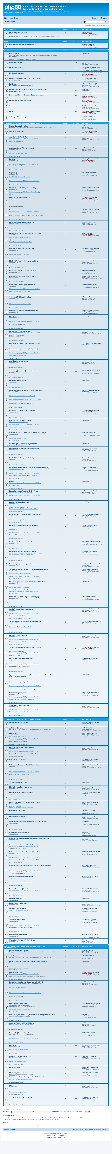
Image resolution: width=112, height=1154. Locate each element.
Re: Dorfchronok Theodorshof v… (91, 647)
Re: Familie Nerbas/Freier (89, 148)
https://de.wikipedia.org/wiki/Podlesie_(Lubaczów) (22, 527)
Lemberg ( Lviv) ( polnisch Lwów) (20, 1056)
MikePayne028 (88, 249)
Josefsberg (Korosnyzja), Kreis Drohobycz (23, 371)
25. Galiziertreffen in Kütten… (90, 105)
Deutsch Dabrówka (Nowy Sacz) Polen (22, 222)
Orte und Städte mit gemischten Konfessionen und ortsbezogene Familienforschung (24, 947)
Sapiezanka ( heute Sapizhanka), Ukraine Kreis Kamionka (28, 569)
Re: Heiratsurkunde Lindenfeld (90, 410)
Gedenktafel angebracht (89, 596)
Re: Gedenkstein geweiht (89, 222)
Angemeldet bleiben (77, 1111)
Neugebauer (87, 622)
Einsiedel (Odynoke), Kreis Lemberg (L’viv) (23, 261)
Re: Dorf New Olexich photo (90, 1067)
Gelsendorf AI (86, 297)
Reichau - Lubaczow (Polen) (90, 525)
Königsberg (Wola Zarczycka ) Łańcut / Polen (24, 802)
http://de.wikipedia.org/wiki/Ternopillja (19, 254)
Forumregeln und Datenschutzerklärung (22, 44)
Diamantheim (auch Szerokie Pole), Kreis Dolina (25, 233)
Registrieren (16, 1109)
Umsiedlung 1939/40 (16, 67)
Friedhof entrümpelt (87, 705)
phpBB (50, 1133)
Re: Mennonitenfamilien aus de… (91, 261)
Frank (85, 1016)
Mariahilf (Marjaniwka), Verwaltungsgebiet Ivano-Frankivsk (29, 838)
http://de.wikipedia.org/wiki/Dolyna (18, 987)
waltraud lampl (88, 920)
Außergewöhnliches (10, 29)
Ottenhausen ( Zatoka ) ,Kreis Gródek (21, 876)
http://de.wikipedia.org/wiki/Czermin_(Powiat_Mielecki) (23, 349)
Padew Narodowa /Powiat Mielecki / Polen (23, 491)
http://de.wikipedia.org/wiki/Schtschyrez (19, 1099)
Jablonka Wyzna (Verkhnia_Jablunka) (21, 1023)
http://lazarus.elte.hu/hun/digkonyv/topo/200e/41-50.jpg (23, 751)
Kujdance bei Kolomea (17, 816)
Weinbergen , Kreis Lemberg (19, 705)
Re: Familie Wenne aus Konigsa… (91, 792)
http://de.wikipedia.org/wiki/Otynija (18, 438)
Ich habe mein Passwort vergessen (61, 1111)
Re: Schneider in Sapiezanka (90, 569)
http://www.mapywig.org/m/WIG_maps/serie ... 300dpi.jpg (24, 138)
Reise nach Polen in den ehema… (91, 111)
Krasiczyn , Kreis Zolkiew (17, 380)
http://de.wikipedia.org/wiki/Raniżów (18, 520)
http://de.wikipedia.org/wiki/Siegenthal (19, 587)
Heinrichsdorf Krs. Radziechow (19, 331)
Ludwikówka (85, 821)
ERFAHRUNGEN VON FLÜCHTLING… (92, 73)
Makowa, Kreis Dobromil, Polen (20, 420)
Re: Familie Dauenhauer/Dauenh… (92, 621)
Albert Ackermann (87, 233)
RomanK (86, 833)
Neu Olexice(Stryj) (15, 1067)
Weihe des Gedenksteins (89, 865)
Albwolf (86, 90)
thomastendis (87, 468)
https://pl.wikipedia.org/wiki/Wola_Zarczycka (21, 807)
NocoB (86, 1057)
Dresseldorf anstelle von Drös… (91, 722)
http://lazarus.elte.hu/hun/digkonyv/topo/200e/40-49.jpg (23, 164)
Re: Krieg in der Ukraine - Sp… (90, 1097)
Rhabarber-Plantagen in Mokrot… (91, 851)
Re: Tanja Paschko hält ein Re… (91, 1045)
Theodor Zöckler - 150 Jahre (90, 1072)
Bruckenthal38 (88, 734)
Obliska (11, 481)
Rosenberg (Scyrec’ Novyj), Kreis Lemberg (23, 564)
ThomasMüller (88, 492)
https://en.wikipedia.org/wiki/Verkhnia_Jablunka (21, 1024)
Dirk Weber (87, 149)
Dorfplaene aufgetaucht (88, 270)
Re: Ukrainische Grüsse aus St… (91, 609)
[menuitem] (16, 18)
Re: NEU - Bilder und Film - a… (90, 467)
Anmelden (6, 1109)
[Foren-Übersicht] (13, 7)
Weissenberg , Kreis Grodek (18, 934)
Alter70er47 (87, 127)
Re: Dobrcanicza (86, 126)
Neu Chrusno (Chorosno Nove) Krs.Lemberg (24, 448)
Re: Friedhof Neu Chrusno (89, 448)
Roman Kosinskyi (88, 298)
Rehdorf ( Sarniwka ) (16, 898)
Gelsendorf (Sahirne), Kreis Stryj (20, 297)
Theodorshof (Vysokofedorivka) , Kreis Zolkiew (25, 647)
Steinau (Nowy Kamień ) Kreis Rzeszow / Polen (25, 621)
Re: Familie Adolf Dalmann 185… (91, 131)
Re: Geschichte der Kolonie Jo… (91, 361)
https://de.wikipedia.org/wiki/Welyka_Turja (20, 237)
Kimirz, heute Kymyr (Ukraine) (90, 787)
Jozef (85, 793)
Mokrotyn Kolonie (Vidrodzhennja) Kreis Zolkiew (25, 852)
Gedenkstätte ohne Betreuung (90, 457)
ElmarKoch (87, 449)
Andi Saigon (87, 570)
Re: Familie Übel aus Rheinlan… (91, 187)
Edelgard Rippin (88, 312)
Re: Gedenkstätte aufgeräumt (90, 248)
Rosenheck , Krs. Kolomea (18, 903)
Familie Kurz (85, 100)
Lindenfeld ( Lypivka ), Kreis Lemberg (22, 410)
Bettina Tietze (87, 694)
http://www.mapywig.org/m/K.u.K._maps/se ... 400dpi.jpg (24, 424)
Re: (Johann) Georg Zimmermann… (92, 343)
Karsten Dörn (87, 659)
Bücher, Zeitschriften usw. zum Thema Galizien (25, 78)
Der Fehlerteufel (14, 54)
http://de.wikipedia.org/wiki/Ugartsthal (19, 682)
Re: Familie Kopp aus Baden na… (91, 514)
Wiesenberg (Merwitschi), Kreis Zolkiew (22, 940)
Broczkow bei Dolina (16, 972)
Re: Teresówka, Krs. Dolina (89, 919)
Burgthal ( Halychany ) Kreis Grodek (21, 747)
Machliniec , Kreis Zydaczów (19, 833)
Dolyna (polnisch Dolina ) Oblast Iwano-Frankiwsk (26, 982)
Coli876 (86, 1034)
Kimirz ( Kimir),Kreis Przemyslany (20, 787)
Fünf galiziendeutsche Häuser (90, 903)
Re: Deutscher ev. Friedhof (89, 172)
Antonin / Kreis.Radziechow (18, 137)
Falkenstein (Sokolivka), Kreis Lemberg (22, 276)
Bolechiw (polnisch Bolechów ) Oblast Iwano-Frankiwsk (28, 961)
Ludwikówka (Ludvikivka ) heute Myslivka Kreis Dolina (27, 821)
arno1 (85, 817)
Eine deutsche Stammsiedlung (90, 759)
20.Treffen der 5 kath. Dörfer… (90, 876)
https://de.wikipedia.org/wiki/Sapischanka (20, 573)
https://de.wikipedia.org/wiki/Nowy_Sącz (20, 223)
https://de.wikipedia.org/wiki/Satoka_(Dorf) (20, 882)
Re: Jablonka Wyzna (87, 1023)
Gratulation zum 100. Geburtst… (91, 209)
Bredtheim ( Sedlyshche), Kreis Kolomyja (23, 188)
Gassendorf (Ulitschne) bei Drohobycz (22, 284)
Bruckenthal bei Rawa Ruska (90, 733)
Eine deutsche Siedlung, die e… (91, 635)
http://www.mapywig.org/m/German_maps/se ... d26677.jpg (25, 399)
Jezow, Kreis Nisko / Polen (18, 782)
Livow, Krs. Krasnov (87, 950)
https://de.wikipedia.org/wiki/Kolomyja (19, 1049)
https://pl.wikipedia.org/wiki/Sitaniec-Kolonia (20, 910)
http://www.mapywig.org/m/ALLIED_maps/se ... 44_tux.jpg (24, 192)
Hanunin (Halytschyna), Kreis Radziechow (23, 311)
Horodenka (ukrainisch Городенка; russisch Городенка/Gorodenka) (32, 1015)
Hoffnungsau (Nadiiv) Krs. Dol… (91, 764)
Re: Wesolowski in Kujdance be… (91, 816)
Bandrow (12, 159)
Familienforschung (15, 62)
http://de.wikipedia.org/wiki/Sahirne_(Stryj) (20, 303)
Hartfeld (12, 316)
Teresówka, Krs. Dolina (17, 919)
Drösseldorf (85, 832)
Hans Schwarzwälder (89, 1004)
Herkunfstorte (86, 89)
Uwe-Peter (87, 63)
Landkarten (13, 84)
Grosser (86, 85)
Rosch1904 (61, 1125)
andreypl (86, 391)
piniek (85, 909)
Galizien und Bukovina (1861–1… (91, 84)
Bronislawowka (14, 210)
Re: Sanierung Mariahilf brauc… (91, 838)
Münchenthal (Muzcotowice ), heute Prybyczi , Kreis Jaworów (30, 865)
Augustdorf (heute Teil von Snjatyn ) (21, 148)
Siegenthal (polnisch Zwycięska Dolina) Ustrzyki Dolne (27, 582)
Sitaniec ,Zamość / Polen (17, 908)
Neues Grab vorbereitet (88, 432)
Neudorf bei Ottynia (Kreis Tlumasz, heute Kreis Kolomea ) (29, 467)
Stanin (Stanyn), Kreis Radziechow (21, 609)
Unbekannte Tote (87, 32)
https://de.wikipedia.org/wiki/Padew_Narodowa (21, 492)
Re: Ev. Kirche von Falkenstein (90, 276)
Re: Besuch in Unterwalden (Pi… (91, 692)
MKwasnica (87, 951)
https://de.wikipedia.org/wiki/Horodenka (19, 1016)
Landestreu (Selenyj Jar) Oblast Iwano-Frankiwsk (25, 390)
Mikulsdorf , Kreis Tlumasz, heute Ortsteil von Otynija (27, 432)
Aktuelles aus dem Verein (89, 94)
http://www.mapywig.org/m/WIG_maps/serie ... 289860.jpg (24, 288)
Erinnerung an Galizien (88, 116)
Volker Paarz (87, 68)
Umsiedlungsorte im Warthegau (20, 100)
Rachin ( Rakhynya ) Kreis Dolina (20, 889)
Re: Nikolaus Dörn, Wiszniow (90, 658)
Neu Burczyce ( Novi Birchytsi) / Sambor (23, 444)
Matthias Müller (88, 332)
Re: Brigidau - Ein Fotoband (90, 197)
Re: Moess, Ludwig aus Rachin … (91, 888)
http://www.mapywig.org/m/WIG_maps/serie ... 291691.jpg (24, 495)
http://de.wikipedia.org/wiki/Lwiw (17, 1061)
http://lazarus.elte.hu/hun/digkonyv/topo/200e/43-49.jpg (23, 846)
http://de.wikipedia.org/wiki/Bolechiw (18, 968)
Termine (12, 106)
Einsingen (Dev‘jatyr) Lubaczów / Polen (22, 271)
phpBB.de (63, 1135)
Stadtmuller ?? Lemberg (89, 1056)
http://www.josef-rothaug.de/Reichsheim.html (21, 554)
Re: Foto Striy (86, 1085)
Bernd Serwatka (88, 33)
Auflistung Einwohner (16, 131)
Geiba (85, 79)
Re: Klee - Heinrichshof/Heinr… (91, 331)
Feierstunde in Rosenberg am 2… (91, 563)
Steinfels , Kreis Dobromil (18, 635)
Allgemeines (8, 51)
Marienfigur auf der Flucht (89, 940)
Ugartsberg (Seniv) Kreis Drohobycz (21, 658)
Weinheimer (85, 136)
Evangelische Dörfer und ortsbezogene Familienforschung (23, 123)
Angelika (86, 983)
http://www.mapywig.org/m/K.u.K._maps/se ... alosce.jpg (24, 211)
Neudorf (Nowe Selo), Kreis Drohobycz (22, 458)
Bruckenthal (13, 733)
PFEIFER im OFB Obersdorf (90, 62)
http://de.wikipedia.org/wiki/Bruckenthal (19, 736)
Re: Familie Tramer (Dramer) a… (91, 310)
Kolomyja (12, 1045)
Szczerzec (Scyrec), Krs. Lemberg (20, 1097)
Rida (85, 803)
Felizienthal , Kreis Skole (17, 759)
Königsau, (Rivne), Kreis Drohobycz (21, 792)
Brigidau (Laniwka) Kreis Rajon (19, 197)
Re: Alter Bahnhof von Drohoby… (91, 1003)
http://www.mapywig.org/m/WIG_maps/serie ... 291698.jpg (24, 332)
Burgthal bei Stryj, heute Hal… (90, 747)
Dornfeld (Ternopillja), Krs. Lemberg (21, 249)
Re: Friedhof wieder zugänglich (91, 541)
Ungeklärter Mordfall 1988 (18, 32)
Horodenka (85, 1014)
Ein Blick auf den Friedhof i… (90, 551)
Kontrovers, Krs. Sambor (17, 811)
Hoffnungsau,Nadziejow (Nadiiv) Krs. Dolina (24, 765)
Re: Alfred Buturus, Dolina (89, 982)
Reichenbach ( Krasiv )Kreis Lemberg (21, 542)
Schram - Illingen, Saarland (89, 908)
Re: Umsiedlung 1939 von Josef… (91, 67)
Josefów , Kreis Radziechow (18, 361)
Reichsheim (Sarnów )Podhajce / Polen (22, 551)
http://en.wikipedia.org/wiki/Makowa (18, 421)
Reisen (11, 111)
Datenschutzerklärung (88, 44)
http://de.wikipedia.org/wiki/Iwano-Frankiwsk (21, 1079)
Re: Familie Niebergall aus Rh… (91, 390)
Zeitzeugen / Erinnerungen (18, 117)
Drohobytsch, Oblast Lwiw (18, 1003)
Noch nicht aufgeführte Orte (18, 126)
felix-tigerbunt (87, 174)
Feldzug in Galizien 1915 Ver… (90, 972)
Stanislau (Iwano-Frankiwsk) (18, 1073)
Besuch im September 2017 (89, 284)
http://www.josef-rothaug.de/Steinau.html (20, 627)
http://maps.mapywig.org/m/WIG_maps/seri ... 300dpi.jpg (24, 321)
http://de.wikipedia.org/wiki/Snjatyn (18, 153)
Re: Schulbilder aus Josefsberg (91, 370)
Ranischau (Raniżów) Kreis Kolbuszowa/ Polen (25, 514)
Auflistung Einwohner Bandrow (91, 159)
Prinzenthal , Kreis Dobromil (19, 502)
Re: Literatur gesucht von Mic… (91, 78)
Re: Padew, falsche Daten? (89, 491)
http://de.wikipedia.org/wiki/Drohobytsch (19, 1009)
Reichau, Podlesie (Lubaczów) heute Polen (23, 525)
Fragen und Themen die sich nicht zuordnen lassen (26, 95)
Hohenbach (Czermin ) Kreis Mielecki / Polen (24, 343)
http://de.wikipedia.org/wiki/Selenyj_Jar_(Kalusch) (22, 395)
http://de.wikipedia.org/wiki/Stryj (17, 1092)
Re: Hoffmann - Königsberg (90, 802)
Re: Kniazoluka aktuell (88, 1032)
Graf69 (86, 138)
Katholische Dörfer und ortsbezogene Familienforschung (22, 719)
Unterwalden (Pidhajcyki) (17, 693)
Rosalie (86, 1024)
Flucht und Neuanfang (16, 73)
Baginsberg (13, 173)
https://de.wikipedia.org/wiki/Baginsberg (19, 177)
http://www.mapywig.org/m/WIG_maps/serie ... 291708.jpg (24, 532)
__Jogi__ (86, 890)
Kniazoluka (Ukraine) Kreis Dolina (20, 1033)
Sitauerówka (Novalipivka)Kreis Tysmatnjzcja (24, 597)
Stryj (10, 1085)
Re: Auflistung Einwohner (89, 727)
